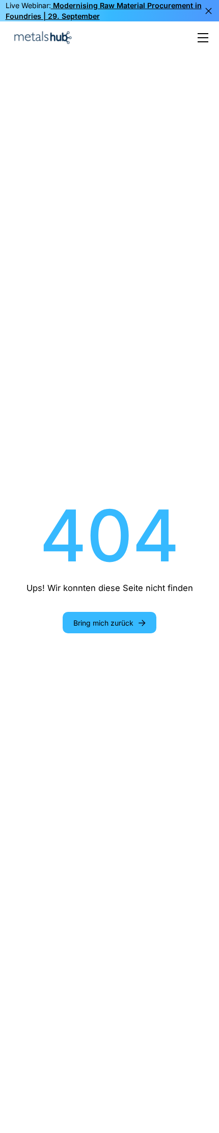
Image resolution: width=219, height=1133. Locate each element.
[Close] (208, 11)
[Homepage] (43, 37)
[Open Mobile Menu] (203, 37)
